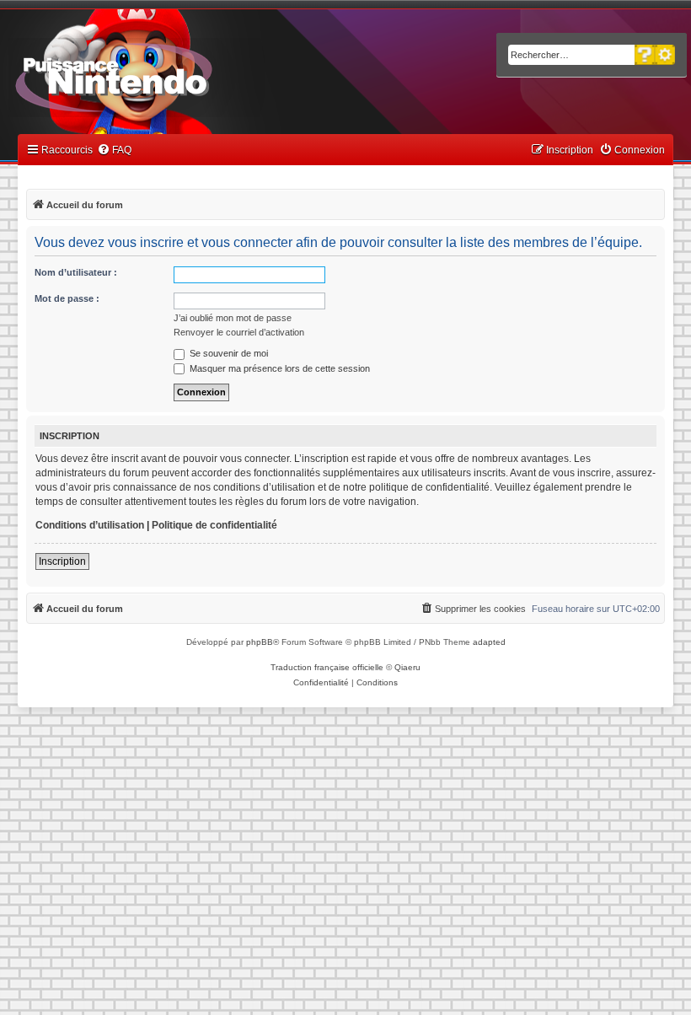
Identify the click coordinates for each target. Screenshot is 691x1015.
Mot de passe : (67, 298)
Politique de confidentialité (214, 525)
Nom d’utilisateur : (76, 272)
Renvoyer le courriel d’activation (239, 332)
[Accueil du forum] (160, 74)
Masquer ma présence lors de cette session (278, 368)
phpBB (259, 642)
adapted (489, 642)
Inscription (62, 561)
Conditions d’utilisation (89, 525)
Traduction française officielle (327, 667)
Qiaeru (407, 667)
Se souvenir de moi (227, 353)
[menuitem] (114, 150)
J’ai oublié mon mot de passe (233, 318)
